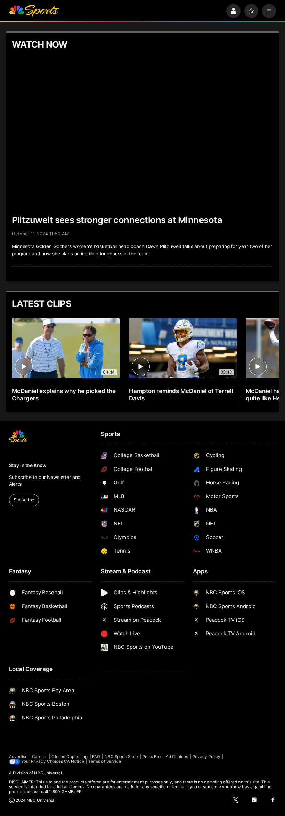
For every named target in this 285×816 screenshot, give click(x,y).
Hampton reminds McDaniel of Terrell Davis (181, 394)
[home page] (34, 11)
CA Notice (74, 761)
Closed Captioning (69, 756)
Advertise (18, 756)
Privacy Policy (206, 756)
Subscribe (24, 500)
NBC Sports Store (121, 756)
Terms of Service (104, 761)
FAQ (96, 756)
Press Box (152, 756)
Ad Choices (177, 756)
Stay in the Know (28, 465)
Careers (39, 756)
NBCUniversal (48, 772)
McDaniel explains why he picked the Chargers (63, 394)
